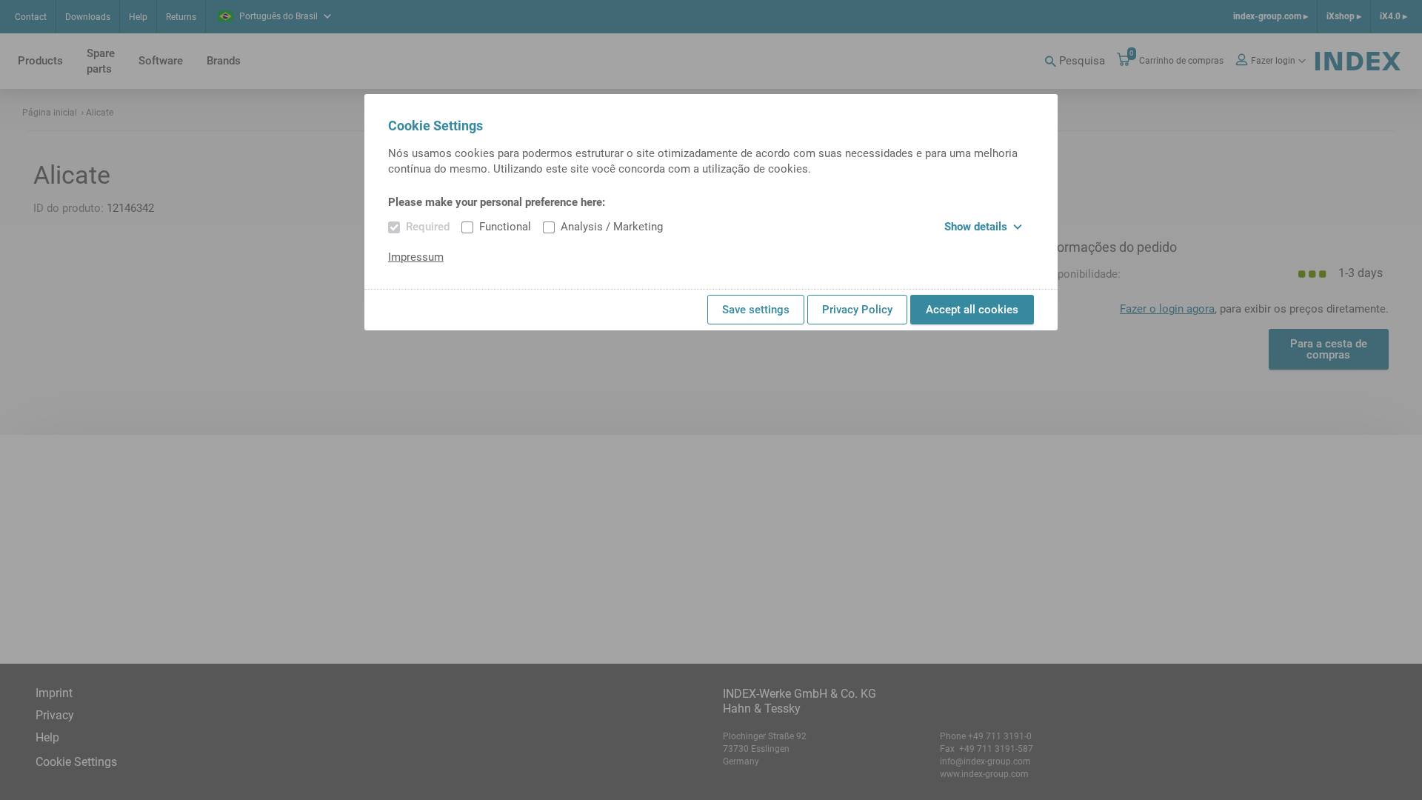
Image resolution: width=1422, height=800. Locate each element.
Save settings (756, 309)
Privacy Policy (857, 309)
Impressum (416, 257)
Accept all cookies (972, 309)
